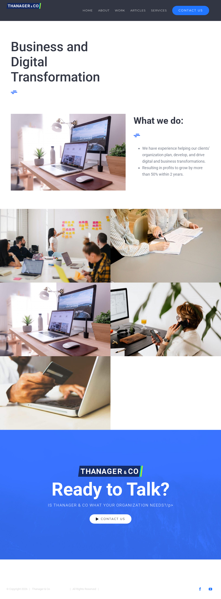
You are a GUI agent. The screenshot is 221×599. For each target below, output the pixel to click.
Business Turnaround (165, 319)
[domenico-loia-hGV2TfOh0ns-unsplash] (68, 115)
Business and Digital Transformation (55, 319)
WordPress (108, 589)
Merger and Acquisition (165, 246)
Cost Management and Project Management (55, 393)
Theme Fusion (59, 589)
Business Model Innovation (55, 246)
